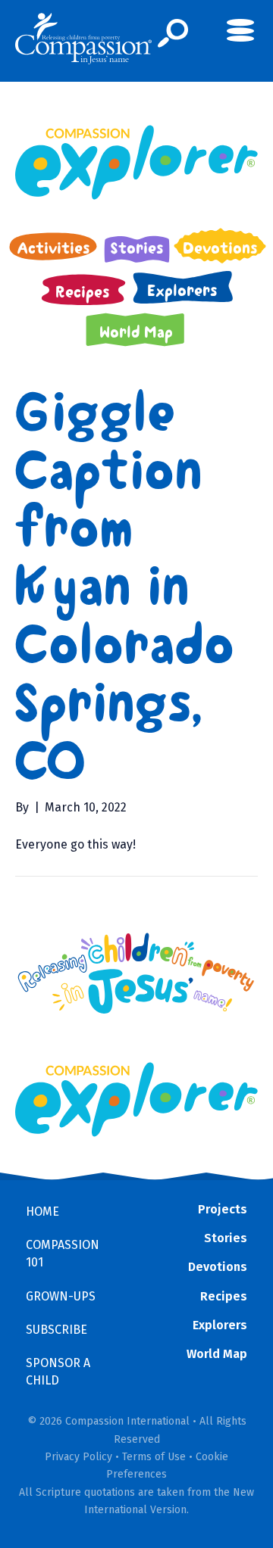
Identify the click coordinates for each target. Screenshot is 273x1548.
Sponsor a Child (58, 1372)
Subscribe (56, 1329)
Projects (222, 1209)
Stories (225, 1238)
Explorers (220, 1325)
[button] (173, 33)
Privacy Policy (78, 1456)
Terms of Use (154, 1456)
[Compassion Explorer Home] (136, 162)
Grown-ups (61, 1296)
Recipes (223, 1296)
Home (42, 1211)
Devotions (217, 1267)
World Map (217, 1354)
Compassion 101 (62, 1253)
